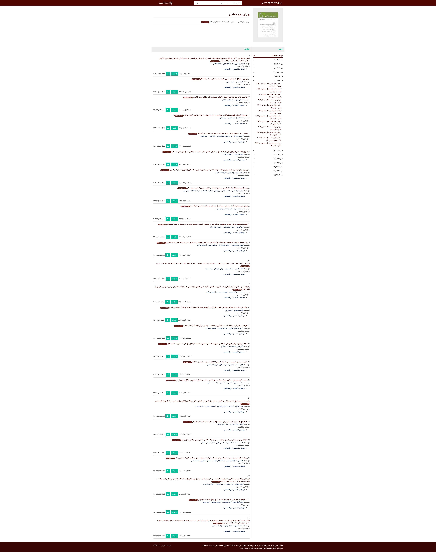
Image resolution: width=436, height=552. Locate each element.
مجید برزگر (229, 442)
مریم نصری (209, 268)
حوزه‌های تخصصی (239, 69)
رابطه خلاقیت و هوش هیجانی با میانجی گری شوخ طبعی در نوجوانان (218, 499)
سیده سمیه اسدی (237, 190)
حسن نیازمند (239, 442)
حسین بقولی (220, 442)
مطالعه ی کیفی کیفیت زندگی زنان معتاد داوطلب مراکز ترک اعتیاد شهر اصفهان (215, 421)
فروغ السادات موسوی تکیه (234, 424)
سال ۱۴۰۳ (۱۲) (278, 68)
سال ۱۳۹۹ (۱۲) (278, 150)
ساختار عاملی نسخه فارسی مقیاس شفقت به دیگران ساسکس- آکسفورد (218, 133)
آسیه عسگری (239, 406)
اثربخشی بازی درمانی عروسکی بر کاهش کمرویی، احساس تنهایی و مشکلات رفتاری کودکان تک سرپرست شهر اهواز (203, 343)
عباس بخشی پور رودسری (222, 190)
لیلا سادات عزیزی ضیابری (225, 406)
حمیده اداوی (239, 63)
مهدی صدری (229, 364)
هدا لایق (240, 460)
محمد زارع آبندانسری (236, 292)
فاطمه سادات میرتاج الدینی (224, 209)
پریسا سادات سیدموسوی (191, 190)
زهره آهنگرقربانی (238, 502)
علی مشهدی (230, 82)
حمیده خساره (238, 209)
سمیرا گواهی (195, 460)
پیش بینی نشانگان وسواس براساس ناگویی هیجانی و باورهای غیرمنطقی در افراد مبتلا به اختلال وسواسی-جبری (204, 307)
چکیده (175, 73)
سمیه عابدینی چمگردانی (235, 172)
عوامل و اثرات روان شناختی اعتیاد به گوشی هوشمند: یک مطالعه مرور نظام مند (215, 97)
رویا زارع (240, 118)
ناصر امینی (222, 383)
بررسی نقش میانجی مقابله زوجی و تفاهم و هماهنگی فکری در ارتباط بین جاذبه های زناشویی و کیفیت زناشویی (204, 169)
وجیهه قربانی (231, 460)
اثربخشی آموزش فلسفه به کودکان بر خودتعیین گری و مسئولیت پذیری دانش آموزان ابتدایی (211, 115)
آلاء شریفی (239, 82)
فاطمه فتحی (239, 268)
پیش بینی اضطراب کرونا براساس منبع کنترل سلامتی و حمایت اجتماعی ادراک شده (214, 206)
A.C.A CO (156, 545)
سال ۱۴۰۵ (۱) (278, 60)
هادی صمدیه (239, 364)
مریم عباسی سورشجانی (224, 136)
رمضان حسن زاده (215, 227)
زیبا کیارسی (239, 227)
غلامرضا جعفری (212, 383)
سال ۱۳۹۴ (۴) (278, 171)
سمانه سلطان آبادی (219, 460)
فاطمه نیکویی (222, 328)
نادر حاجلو (206, 502)
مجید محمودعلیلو (206, 190)
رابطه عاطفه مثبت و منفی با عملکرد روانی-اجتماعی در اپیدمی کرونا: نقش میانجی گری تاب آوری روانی (207, 458)
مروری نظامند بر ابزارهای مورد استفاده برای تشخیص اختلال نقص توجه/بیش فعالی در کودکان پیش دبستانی (205, 151)
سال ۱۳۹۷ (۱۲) (278, 159)
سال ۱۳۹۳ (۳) (278, 175)
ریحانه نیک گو (238, 136)
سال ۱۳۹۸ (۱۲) (278, 154)
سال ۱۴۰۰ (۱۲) (278, 80)
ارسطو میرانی (201, 245)
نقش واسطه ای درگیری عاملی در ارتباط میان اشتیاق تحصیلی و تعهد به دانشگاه (215, 362)
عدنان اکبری (239, 100)
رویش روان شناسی (239, 14)
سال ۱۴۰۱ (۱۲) (278, 76)
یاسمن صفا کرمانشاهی (236, 328)
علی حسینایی (199, 406)
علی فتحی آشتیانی (228, 100)
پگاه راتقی (240, 346)
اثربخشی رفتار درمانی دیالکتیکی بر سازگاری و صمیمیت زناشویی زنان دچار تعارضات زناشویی (211, 325)
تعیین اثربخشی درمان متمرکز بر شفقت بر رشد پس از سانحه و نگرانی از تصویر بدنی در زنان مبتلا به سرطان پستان (203, 224)
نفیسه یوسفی (238, 310)
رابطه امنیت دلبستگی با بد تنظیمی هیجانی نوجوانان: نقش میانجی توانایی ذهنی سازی (213, 188)
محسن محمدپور (206, 460)
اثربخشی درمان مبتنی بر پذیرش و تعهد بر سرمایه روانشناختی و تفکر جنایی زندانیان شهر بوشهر (209, 439)
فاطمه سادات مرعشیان (228, 346)
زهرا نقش (212, 136)
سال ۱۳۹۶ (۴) (278, 163)
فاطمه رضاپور (211, 292)
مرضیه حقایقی (238, 154)
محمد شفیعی (239, 526)
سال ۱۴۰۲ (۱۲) (278, 72)
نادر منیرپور (228, 310)
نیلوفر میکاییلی (215, 502)
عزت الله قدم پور (228, 63)
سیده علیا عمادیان (228, 227)
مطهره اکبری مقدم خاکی (215, 364)
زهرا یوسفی (220, 424)
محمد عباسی (217, 63)
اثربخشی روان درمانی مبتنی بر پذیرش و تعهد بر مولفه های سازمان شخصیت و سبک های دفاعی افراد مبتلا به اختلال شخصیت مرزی (203, 264)
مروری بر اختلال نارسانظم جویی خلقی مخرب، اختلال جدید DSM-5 (220, 79)
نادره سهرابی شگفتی (207, 442)
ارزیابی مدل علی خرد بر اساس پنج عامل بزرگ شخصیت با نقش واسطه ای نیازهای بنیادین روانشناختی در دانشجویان (202, 242)
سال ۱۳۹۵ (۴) (278, 167)
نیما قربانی (204, 136)
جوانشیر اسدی (212, 245)
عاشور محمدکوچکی (237, 245)
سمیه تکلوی (232, 118)
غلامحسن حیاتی (211, 328)
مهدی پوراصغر (218, 268)
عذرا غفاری (222, 118)
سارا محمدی (219, 484)
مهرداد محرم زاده (222, 292)
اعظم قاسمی (239, 484)
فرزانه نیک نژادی (220, 172)
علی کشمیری (229, 484)
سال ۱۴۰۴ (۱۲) (278, 64)
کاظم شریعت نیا (224, 245)
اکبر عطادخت (226, 502)
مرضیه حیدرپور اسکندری (235, 383)
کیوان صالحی (228, 154)
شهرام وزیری (229, 268)
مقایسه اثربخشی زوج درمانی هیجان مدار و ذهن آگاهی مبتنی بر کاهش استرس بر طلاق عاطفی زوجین (207, 380)
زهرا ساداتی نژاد (208, 484)
